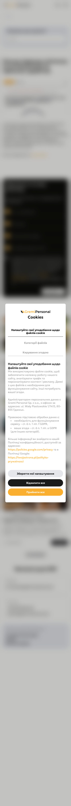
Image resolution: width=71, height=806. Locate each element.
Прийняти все (35, 492)
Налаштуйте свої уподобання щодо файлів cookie (35, 331)
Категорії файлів (35, 342)
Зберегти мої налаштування (35, 473)
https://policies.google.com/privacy (30, 449)
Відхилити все (35, 482)
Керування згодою (36, 352)
